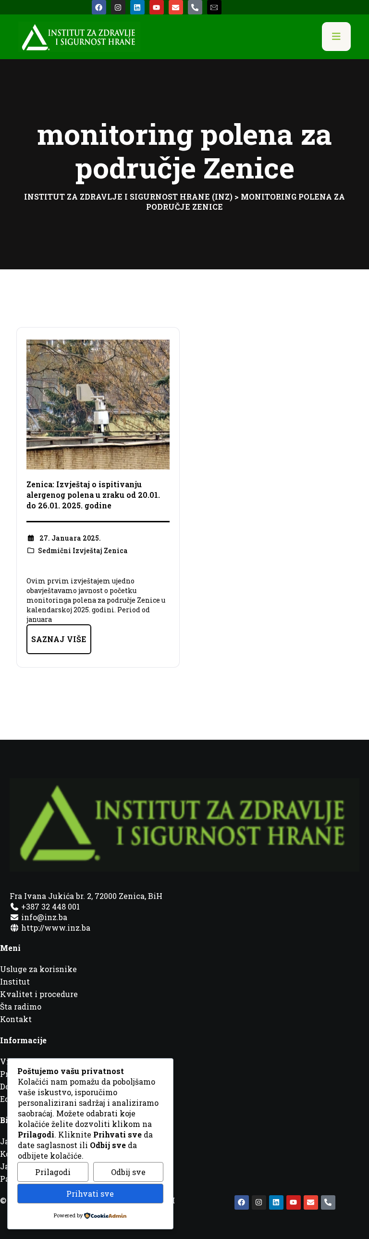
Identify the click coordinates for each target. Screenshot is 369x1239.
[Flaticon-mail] (214, 7)
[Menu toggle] (336, 36)
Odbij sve (128, 1172)
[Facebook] (99, 7)
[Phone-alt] (195, 7)
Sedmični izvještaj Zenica (83, 550)
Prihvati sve (90, 1193)
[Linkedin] (137, 7)
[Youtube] (156, 7)
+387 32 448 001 (49, 906)
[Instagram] (118, 7)
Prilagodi (53, 1172)
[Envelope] (176, 7)
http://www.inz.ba (54, 928)
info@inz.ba (44, 917)
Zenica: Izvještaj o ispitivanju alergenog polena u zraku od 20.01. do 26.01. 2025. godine (93, 494)
